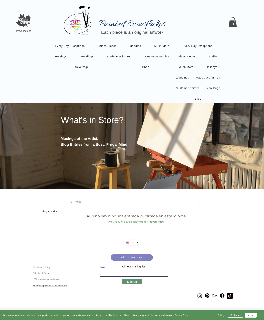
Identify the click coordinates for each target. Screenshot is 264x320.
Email (102, 267)
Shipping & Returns (42, 273)
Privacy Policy (181, 315)
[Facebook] (222, 296)
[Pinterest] (207, 296)
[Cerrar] (260, 315)
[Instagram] (200, 296)
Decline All (235, 315)
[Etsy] (215, 296)
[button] (233, 22)
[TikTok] (230, 296)
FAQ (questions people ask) (46, 279)
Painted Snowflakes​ (132, 24)
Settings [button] (221, 315)
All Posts (75, 201)
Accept (251, 315)
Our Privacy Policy (41, 267)
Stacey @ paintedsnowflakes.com (50, 285)
